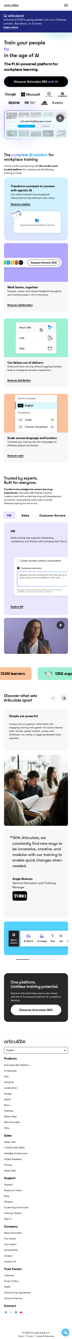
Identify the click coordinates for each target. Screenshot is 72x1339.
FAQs (6, 1128)
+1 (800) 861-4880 (14, 1147)
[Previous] (53, 698)
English (10, 1050)
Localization (10, 1087)
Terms (21, 1336)
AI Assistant (10, 1070)
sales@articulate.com (15, 1153)
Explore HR (17, 606)
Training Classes (13, 1213)
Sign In (8, 1218)
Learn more (10, 27)
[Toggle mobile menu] (66, 5)
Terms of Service (13, 1298)
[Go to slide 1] (22, 959)
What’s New (10, 1116)
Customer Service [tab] (52, 515)
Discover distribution (19, 380)
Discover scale (15, 455)
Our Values (10, 1238)
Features (8, 1110)
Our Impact (10, 1244)
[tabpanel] (36, 568)
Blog (6, 1196)
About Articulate (13, 1232)
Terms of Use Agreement (17, 1292)
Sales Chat (10, 1141)
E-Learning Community (16, 1207)
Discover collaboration (20, 304)
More (6, 1105)
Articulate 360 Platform (16, 1065)
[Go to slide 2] (36, 959)
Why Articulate (12, 1122)
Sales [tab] (25, 515)
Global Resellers (13, 1159)
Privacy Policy (11, 1281)
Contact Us (10, 1261)
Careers (8, 1255)
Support (8, 1184)
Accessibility (11, 1249)
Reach (7, 1099)
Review (8, 1093)
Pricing (8, 1164)
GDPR (7, 1286)
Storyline (9, 1082)
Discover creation (20, 204)
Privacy (29, 1336)
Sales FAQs (10, 1170)
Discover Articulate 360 (36, 81)
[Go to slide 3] (49, 959)
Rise (6, 1076)
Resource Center (13, 1190)
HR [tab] (9, 515)
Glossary (8, 1201)
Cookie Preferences (45, 1336)
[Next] (64, 698)
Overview (9, 1275)
